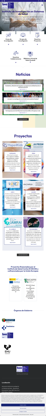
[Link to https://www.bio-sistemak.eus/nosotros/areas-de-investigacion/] (8, 44)
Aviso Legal (31, 414)
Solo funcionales (23, 408)
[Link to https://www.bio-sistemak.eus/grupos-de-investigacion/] (23, 44)
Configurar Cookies (23, 411)
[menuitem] (38, 1)
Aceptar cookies (23, 405)
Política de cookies (16, 414)
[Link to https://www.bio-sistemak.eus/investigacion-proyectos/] (37, 44)
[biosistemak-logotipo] (8, 3)
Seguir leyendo (12, 169)
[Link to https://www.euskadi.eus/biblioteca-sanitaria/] (30, 62)
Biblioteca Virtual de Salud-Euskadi (30, 59)
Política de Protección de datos (24, 414)
